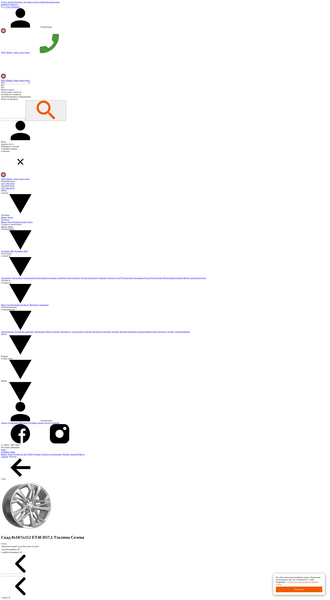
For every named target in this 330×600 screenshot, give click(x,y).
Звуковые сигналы (136, 332)
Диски (10, 217)
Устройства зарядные (24, 332)
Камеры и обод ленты (23, 222)
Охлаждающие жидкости (18, 305)
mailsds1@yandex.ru (9, 4)
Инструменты (74, 278)
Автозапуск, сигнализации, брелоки (76, 332)
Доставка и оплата (31, 2)
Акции (11, 2)
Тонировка (139, 278)
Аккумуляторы (7, 332)
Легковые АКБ (21, 251)
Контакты (18, 2)
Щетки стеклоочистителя (194, 278)
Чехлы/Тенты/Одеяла (153, 278)
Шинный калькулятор (50, 2)
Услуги (4, 2)
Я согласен (299, 589)
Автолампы (6, 278)
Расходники (128, 278)
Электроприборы (182, 332)
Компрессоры (151, 332)
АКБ (30, 454)
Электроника (39, 332)
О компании (13, 423)
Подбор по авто (20, 454)
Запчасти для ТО (115, 278)
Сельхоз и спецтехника (51, 454)
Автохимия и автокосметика (24, 278)
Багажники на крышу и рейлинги (52, 278)
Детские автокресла (89, 278)
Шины (4, 217)
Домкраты (102, 278)
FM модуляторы (53, 332)
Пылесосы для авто (165, 332)
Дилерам (55, 423)
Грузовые (36, 454)
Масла (4, 305)
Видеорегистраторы (102, 332)
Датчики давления (119, 332)
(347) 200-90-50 (7, 183)
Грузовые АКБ (7, 251)
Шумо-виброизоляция (173, 278)
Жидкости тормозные (39, 305)
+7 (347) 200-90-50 (12, 7)
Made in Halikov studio (8, 451)
